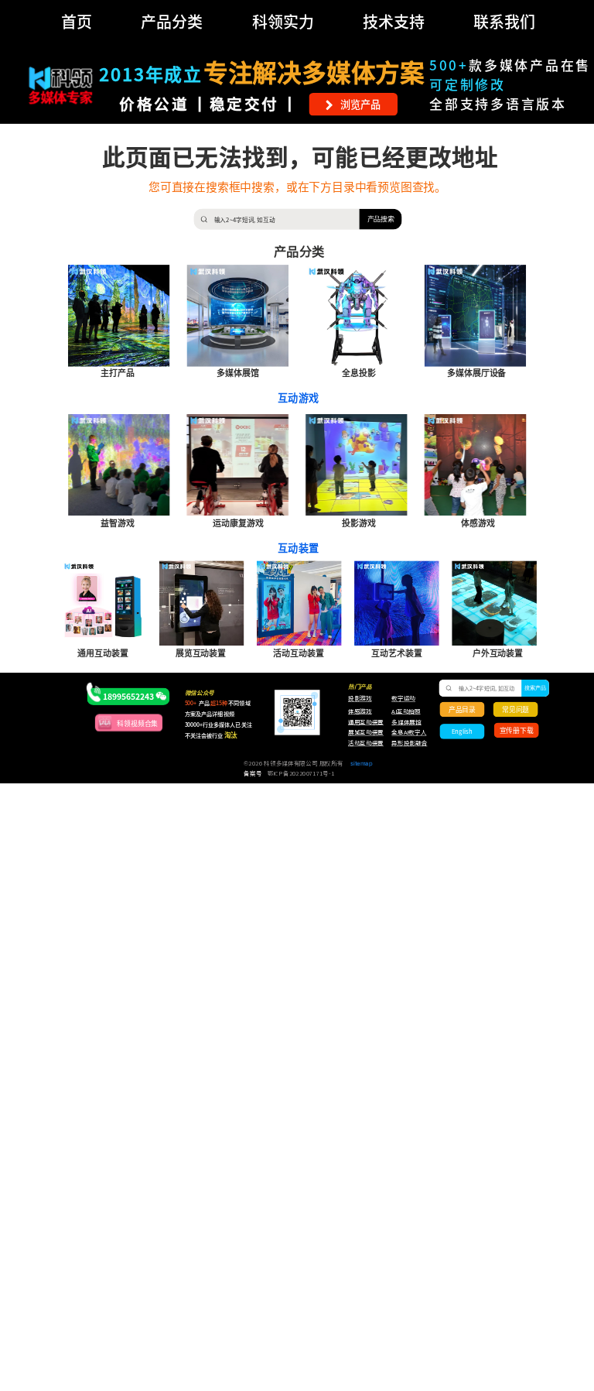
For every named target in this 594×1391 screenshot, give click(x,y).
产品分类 (172, 21)
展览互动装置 (362, 733)
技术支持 (394, 21)
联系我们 (504, 21)
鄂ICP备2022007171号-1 (301, 773)
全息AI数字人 (408, 733)
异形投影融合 (408, 743)
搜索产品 (535, 688)
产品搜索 (380, 218)
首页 (76, 21)
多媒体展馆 (406, 722)
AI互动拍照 (405, 711)
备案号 (252, 773)
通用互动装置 (362, 722)
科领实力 (283, 21)
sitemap (361, 763)
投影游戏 (360, 699)
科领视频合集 (137, 723)
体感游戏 (360, 711)
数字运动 (403, 699)
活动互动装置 (366, 743)
